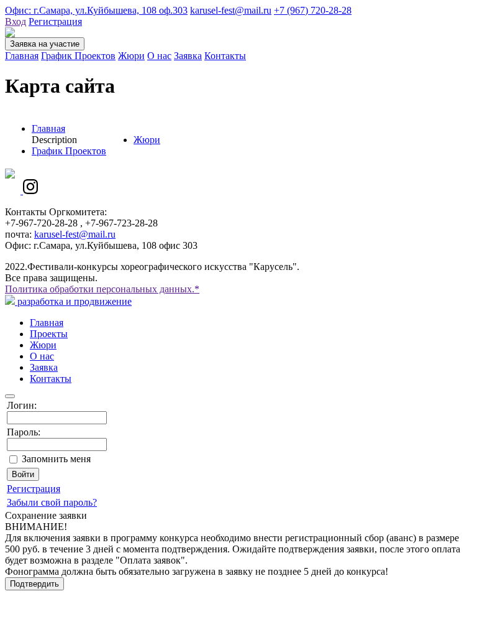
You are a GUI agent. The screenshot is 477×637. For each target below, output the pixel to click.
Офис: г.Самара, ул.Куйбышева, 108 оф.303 (96, 10)
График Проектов (78, 55)
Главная (22, 55)
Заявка (188, 55)
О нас (159, 55)
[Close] (10, 396)
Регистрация (55, 21)
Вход (15, 21)
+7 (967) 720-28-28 (313, 10)
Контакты (225, 55)
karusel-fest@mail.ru (230, 10)
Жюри (131, 55)
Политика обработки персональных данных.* (102, 289)
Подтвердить (34, 583)
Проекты (49, 333)
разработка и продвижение (73, 301)
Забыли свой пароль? (52, 502)
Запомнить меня (56, 458)
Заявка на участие (45, 44)
